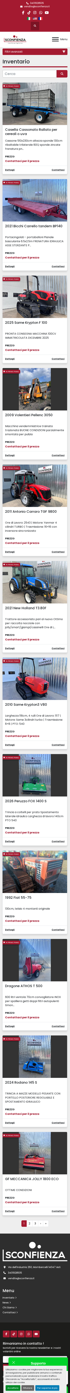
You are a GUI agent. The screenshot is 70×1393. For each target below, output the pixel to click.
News (6, 1302)
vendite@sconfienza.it (37, 6)
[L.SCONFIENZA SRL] (35, 1251)
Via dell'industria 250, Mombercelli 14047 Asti (34, 1267)
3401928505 (37, 3)
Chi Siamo (9, 1307)
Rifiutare (27, 1388)
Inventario (8, 1297)
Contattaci (9, 1312)
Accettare (13, 1388)
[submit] (62, 74)
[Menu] (55, 39)
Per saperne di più (47, 1388)
